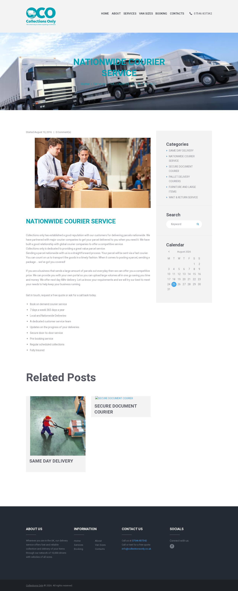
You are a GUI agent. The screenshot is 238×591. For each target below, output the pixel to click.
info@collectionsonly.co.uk (136, 549)
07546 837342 (203, 14)
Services (99, 84)
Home (85, 84)
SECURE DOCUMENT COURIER (115, 409)
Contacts (100, 549)
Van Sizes (100, 545)
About (98, 541)
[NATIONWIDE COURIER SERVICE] (88, 173)
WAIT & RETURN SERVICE (183, 197)
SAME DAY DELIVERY (51, 461)
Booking (78, 549)
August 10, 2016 (43, 132)
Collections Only (34, 585)
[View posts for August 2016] (168, 251)
